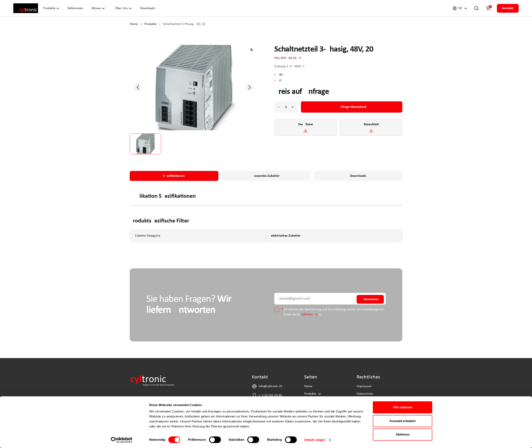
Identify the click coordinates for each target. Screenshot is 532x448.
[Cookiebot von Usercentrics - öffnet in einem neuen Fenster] (121, 440)
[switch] (215, 439)
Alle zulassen (402, 407)
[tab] (174, 176)
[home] (25, 8)
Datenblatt (371, 124)
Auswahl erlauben (402, 421)
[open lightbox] (252, 50)
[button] (51, 8)
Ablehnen (403, 434)
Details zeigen (314, 440)
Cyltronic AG (309, 314)
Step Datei (305, 124)
